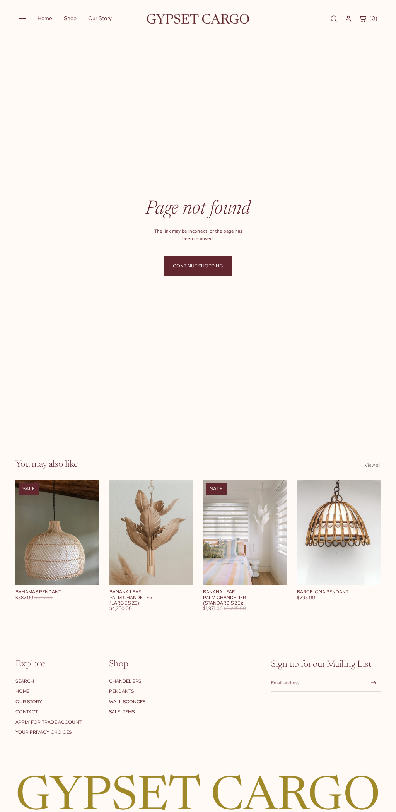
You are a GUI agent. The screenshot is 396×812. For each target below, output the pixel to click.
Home (45, 18)
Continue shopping (198, 266)
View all (373, 465)
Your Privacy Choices (43, 732)
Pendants (121, 691)
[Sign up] (374, 683)
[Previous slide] (21, 532)
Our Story (100, 18)
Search (24, 681)
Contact (26, 712)
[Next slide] (93, 532)
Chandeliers (125, 681)
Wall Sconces (127, 702)
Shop (70, 18)
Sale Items (122, 712)
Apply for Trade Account (48, 722)
